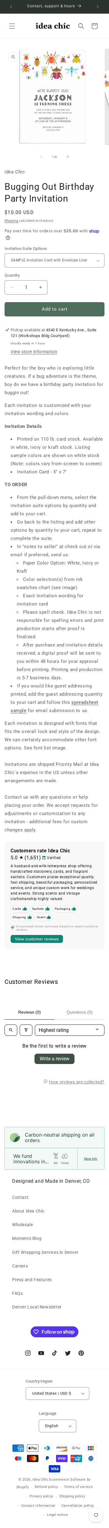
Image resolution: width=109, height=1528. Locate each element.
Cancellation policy (77, 1506)
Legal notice (57, 1515)
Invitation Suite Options (26, 248)
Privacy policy (41, 1496)
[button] (12, 26)
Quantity (12, 275)
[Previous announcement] (11, 6)
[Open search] (11, 1030)
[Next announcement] (97, 6)
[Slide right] (67, 156)
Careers (20, 1266)
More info (90, 1158)
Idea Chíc (40, 1480)
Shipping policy (72, 1496)
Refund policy (46, 1487)
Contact (20, 1197)
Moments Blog (26, 1238)
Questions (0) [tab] (80, 1012)
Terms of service (78, 1487)
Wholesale (22, 1224)
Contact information (38, 1506)
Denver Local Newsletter (37, 1307)
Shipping (11, 220)
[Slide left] (41, 156)
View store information (34, 351)
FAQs (17, 1293)
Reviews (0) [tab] (29, 1012)
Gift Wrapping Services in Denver (45, 1252)
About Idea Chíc (28, 1211)
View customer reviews (37, 938)
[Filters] (26, 1030)
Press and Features (32, 1279)
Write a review (54, 1059)
